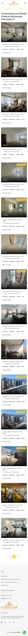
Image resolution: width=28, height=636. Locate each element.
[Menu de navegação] (3, 3)
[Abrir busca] (25, 3)
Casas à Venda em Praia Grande (8, 582)
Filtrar (21, 8)
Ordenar (8, 8)
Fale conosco (4, 585)
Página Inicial (4, 576)
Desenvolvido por (10, 632)
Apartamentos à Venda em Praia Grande (10, 579)
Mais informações (7, 52)
